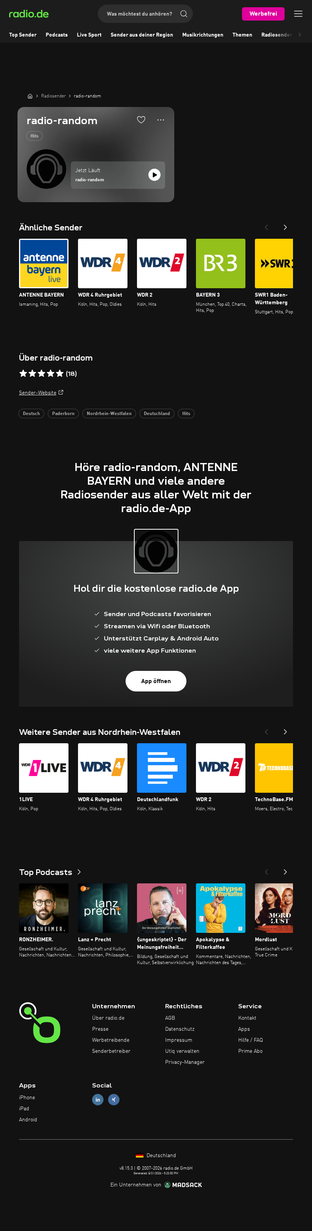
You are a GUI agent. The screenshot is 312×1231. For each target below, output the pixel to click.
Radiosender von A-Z (286, 35)
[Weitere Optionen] (160, 120)
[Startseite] (30, 96)
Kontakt (247, 1018)
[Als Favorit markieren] (141, 119)
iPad (24, 1108)
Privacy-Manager (185, 1062)
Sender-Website (37, 393)
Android (28, 1119)
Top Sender (23, 35)
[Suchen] (183, 13)
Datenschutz (179, 1029)
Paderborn (63, 414)
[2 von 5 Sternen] (32, 373)
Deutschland (157, 414)
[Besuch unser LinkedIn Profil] (98, 1100)
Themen (242, 35)
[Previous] (266, 225)
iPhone (27, 1097)
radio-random (89, 180)
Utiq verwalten (182, 1051)
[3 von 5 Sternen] (41, 373)
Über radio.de (108, 1018)
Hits (34, 136)
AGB (170, 1018)
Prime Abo (250, 1051)
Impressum (178, 1040)
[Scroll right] (300, 35)
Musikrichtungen (202, 35)
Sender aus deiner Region (142, 35)
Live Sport (89, 35)
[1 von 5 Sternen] (23, 373)
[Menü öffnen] (298, 13)
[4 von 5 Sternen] (50, 373)
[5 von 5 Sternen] (59, 373)
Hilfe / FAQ (250, 1040)
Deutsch (31, 414)
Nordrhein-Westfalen (109, 414)
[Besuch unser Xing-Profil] (114, 1100)
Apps (244, 1029)
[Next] (285, 225)
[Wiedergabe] (154, 175)
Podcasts (57, 35)
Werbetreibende (110, 1040)
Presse (100, 1029)
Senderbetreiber (111, 1051)
